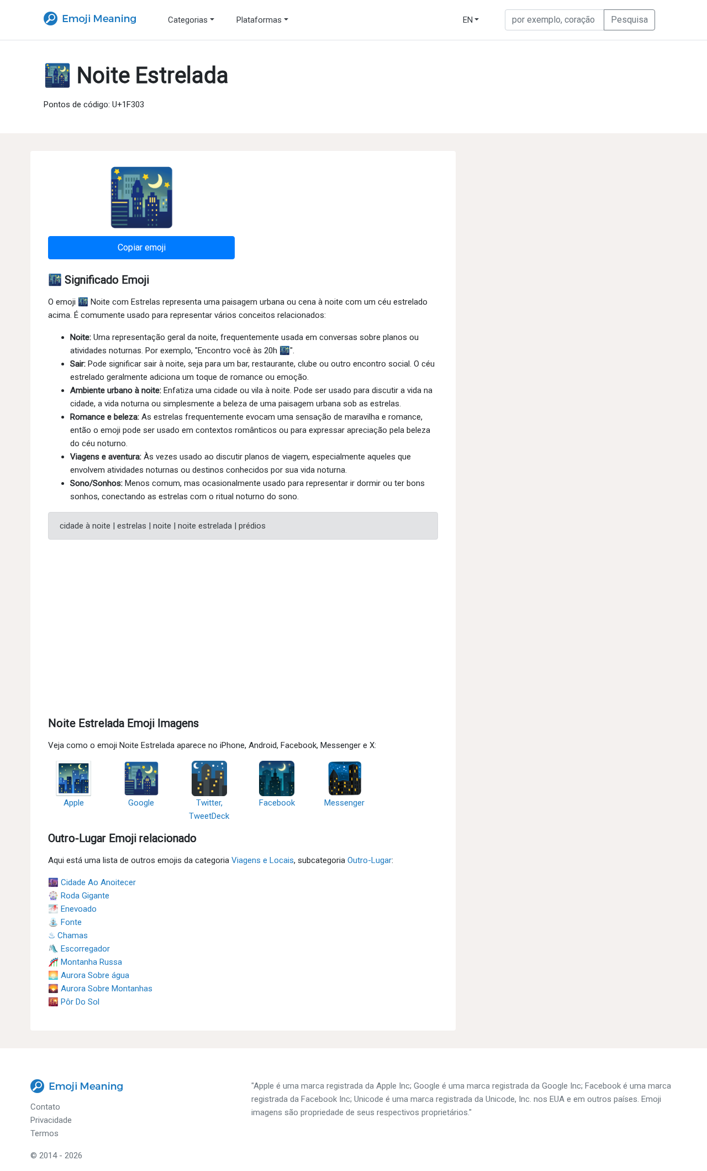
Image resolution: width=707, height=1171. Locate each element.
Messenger (344, 803)
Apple (74, 803)
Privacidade (51, 1120)
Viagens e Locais (262, 860)
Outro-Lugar (369, 860)
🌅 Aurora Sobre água (88, 975)
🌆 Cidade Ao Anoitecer (92, 882)
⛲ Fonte (65, 922)
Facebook (277, 803)
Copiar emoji (142, 247)
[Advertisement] (243, 625)
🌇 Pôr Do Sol (73, 1002)
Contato (45, 1107)
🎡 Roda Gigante (78, 896)
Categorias (188, 20)
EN (468, 20)
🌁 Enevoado (72, 909)
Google (141, 803)
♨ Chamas (68, 935)
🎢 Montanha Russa (85, 962)
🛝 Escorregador (79, 949)
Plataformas (259, 20)
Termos (44, 1133)
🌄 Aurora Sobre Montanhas (100, 989)
